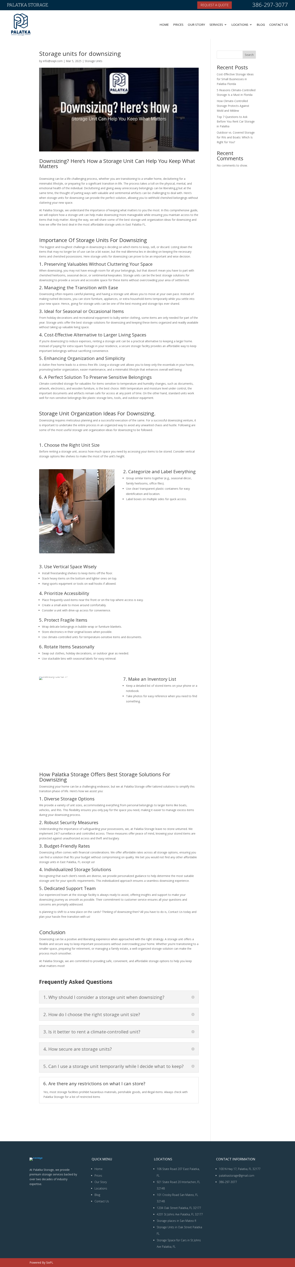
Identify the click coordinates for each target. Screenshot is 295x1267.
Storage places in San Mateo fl (176, 1221)
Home (164, 24)
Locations (239, 24)
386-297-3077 (270, 4)
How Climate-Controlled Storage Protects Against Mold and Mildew (233, 105)
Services (216, 24)
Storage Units (93, 61)
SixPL (49, 1262)
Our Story (196, 24)
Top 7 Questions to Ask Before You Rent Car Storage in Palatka (236, 121)
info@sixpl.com (53, 61)
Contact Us (278, 24)
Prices (178, 24)
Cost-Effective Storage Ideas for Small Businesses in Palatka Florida (235, 79)
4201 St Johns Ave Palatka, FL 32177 (180, 1214)
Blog (261, 24)
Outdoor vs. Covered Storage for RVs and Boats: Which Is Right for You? (236, 137)
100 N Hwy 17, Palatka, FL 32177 (239, 1169)
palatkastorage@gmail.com (236, 1175)
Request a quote (214, 5)
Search (249, 55)
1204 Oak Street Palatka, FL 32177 (179, 1208)
